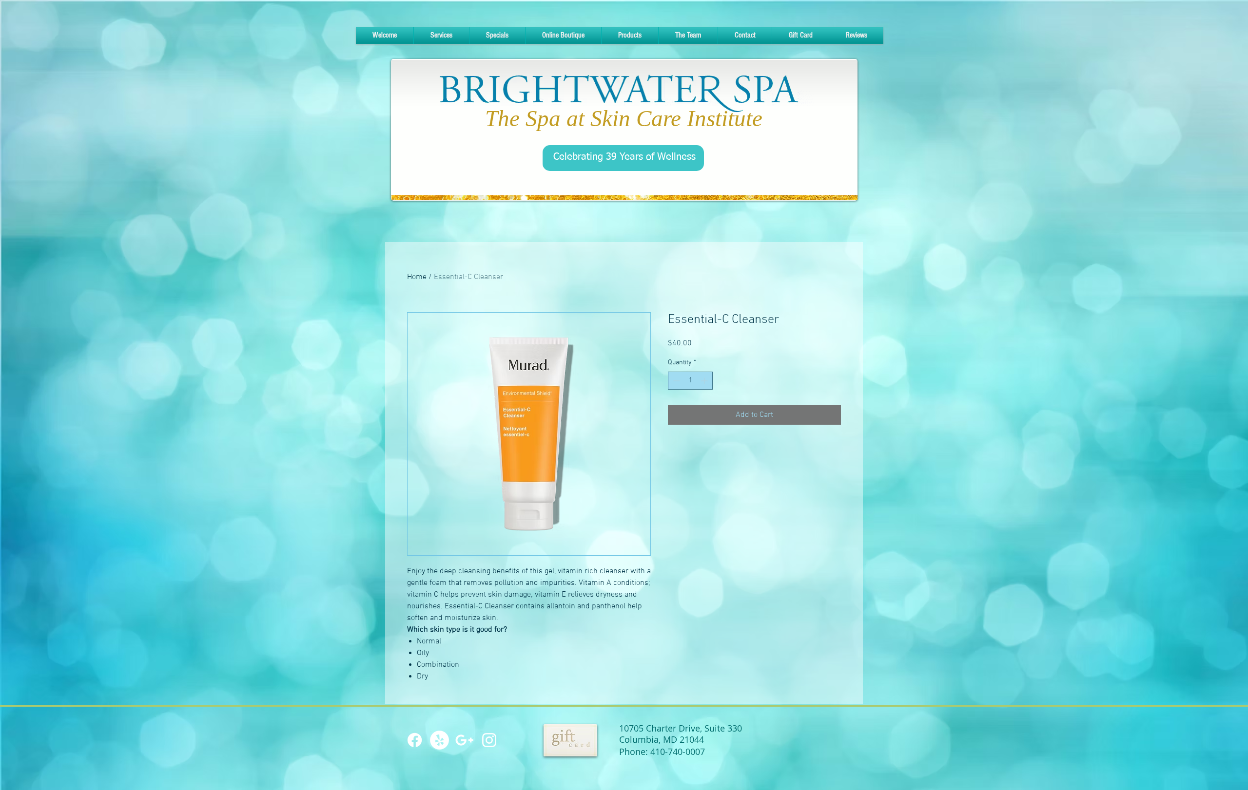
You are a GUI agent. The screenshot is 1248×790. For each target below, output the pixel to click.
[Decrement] (675, 380)
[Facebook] (414, 740)
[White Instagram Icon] (489, 740)
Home (417, 277)
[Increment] (705, 380)
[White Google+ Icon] (464, 740)
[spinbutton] (690, 380)
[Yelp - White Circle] (439, 740)
